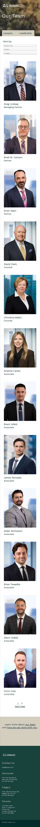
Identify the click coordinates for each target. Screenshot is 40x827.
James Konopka (12, 477)
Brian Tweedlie (12, 584)
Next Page (20, 706)
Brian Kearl (10, 210)
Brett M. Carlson (13, 157)
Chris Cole (10, 691)
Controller (9, 694)
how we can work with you (22, 727)
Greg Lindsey (11, 104)
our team (30, 724)
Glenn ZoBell (11, 637)
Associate (9, 374)
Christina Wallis (13, 317)
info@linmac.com (7, 767)
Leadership (25, 33)
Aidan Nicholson (13, 531)
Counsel (8, 267)
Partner (7, 160)
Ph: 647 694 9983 (8, 813)
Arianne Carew (12, 371)
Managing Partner (13, 107)
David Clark (10, 264)
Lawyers (7, 33)
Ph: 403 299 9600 (8, 795)
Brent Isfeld (10, 424)
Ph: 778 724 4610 (7, 781)
